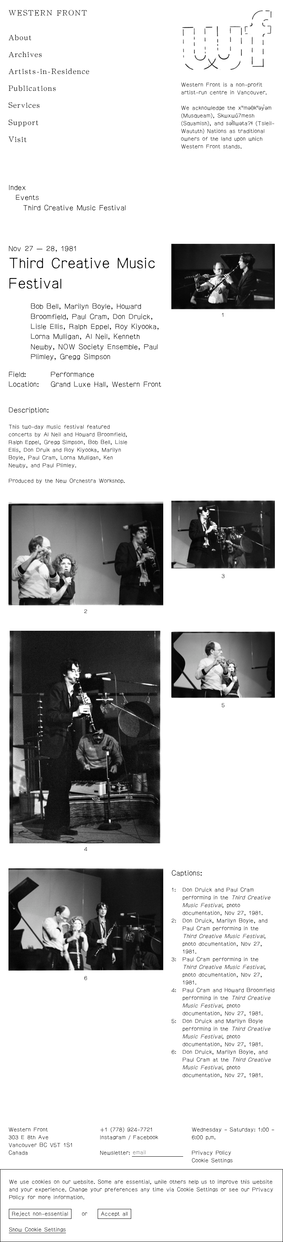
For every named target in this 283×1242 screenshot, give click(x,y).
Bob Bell (45, 306)
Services (24, 105)
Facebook (145, 1137)
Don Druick (131, 316)
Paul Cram (89, 316)
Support (23, 123)
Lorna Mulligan (55, 336)
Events (27, 197)
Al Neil (96, 336)
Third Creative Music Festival (74, 207)
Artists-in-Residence (49, 71)
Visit (18, 139)
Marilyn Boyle (87, 306)
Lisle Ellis (47, 326)
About (20, 38)
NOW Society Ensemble (98, 346)
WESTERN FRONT (48, 13)
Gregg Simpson (85, 356)
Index (17, 187)
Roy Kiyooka (136, 326)
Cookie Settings (212, 1160)
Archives (25, 54)
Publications (32, 88)
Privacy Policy (211, 1153)
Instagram (113, 1137)
